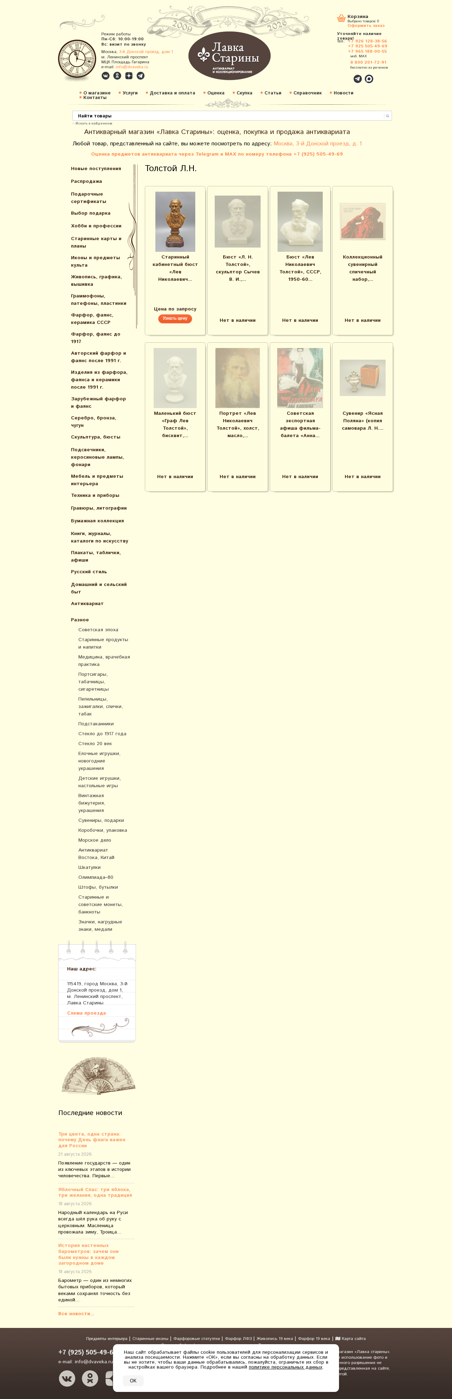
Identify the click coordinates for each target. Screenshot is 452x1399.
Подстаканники (96, 723)
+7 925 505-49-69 (367, 46)
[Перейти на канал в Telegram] (140, 75)
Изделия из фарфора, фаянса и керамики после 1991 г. (99, 380)
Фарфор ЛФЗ (239, 1339)
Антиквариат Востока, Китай (96, 854)
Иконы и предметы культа (95, 261)
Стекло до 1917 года (102, 733)
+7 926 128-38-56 (367, 41)
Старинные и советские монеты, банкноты (100, 905)
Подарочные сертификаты (88, 198)
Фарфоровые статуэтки (197, 1339)
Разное (80, 619)
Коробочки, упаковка (102, 830)
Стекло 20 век (95, 743)
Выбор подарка (91, 213)
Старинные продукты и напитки (103, 643)
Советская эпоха (98, 629)
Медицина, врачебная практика (104, 661)
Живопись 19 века (276, 1339)
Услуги (130, 93)
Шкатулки (89, 867)
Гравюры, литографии (99, 508)
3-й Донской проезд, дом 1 (146, 52)
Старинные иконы (151, 1339)
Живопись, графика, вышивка (96, 280)
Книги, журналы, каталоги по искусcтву (99, 537)
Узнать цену (175, 318)
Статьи (272, 93)
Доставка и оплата (172, 93)
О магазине (97, 93)
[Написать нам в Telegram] (342, 74)
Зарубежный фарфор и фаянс (98, 402)
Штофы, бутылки (98, 887)
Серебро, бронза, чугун (93, 421)
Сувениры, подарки (101, 820)
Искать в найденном (94, 123)
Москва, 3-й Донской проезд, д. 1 (318, 144)
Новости (343, 93)
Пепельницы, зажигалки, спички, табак (100, 707)
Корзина (357, 17)
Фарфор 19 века (314, 1339)
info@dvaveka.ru (132, 67)
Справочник (307, 93)
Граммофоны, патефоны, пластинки (98, 299)
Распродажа (86, 181)
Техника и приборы (95, 495)
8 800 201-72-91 (368, 62)
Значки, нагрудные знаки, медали (100, 925)
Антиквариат (87, 603)
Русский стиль (89, 571)
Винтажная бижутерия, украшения (91, 803)
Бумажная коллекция (97, 520)
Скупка (244, 93)
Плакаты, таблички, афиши (96, 556)
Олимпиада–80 (95, 877)
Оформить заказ (366, 25)
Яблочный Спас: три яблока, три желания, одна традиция (95, 1193)
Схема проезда (86, 1013)
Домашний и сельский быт (99, 588)
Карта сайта (353, 1339)
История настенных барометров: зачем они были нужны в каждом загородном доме (88, 1254)
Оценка (216, 93)
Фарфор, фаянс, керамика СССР (92, 319)
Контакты (95, 97)
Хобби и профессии (96, 226)
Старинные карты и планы (96, 242)
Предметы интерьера (107, 1339)
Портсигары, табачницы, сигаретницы (93, 682)
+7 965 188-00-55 (367, 51)
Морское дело (94, 840)
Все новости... (76, 1313)
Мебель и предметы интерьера (97, 480)
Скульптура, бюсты (95, 437)
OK (133, 1380)
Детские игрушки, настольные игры (99, 782)
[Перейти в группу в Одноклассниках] (117, 75)
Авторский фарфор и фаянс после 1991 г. (98, 357)
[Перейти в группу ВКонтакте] (105, 75)
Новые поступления (96, 168)
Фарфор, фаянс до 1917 (95, 338)
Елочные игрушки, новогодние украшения (99, 761)
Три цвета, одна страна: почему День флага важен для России (91, 1140)
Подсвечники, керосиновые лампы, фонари (97, 457)
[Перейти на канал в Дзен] (129, 75)
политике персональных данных (285, 1367)
